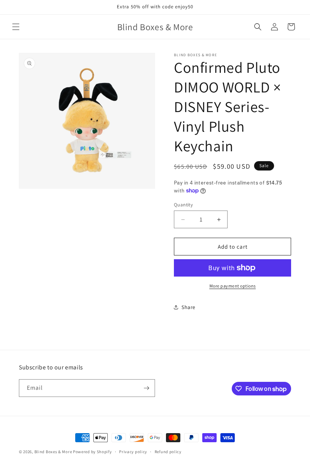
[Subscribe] (146, 388)
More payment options (232, 286)
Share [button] (188, 307)
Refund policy (168, 451)
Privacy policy (133, 451)
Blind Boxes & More (53, 451)
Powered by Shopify (92, 451)
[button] (16, 26)
